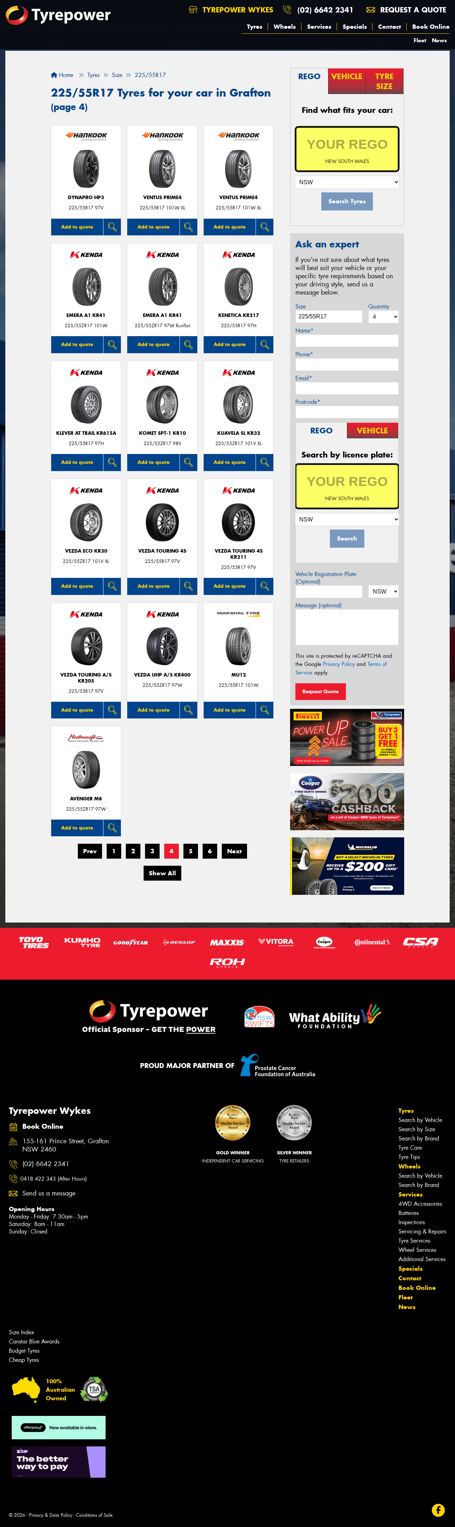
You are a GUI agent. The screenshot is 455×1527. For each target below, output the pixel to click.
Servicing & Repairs (422, 1231)
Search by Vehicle (420, 1120)
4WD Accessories (420, 1204)
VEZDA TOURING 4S (162, 551)
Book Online (431, 27)
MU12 (238, 675)
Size (300, 306)
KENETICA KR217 (238, 315)
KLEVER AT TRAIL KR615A (86, 433)
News (439, 40)
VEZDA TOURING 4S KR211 (239, 554)
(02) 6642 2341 (326, 9)
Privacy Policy (339, 664)
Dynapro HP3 (86, 198)
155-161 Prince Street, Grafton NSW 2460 (65, 1145)
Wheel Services (417, 1250)
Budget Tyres (24, 1350)
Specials (355, 27)
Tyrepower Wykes (236, 9)
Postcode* (307, 402)
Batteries (408, 1213)
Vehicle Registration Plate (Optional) (325, 577)
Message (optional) (318, 605)
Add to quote (77, 227)
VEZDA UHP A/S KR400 (162, 675)
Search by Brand (418, 1138)
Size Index (21, 1332)
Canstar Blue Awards (34, 1341)
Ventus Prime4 (162, 198)
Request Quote (321, 691)
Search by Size (416, 1129)
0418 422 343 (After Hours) (53, 1178)
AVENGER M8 (86, 799)
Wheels (285, 27)
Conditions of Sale (94, 1515)
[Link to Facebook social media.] (438, 1510)
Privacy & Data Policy (50, 1515)
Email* (303, 378)
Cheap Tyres (24, 1360)
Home (65, 75)
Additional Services (421, 1259)
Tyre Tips (409, 1157)
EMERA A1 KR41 (86, 315)
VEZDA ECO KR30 (86, 551)
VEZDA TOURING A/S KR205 (86, 678)
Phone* (304, 354)
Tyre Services (414, 1240)
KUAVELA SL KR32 (238, 433)
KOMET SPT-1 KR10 (162, 433)
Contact (389, 27)
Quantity (378, 306)
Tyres (254, 27)
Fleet (420, 40)
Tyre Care (410, 1147)
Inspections (411, 1222)
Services (319, 27)
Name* (304, 330)
